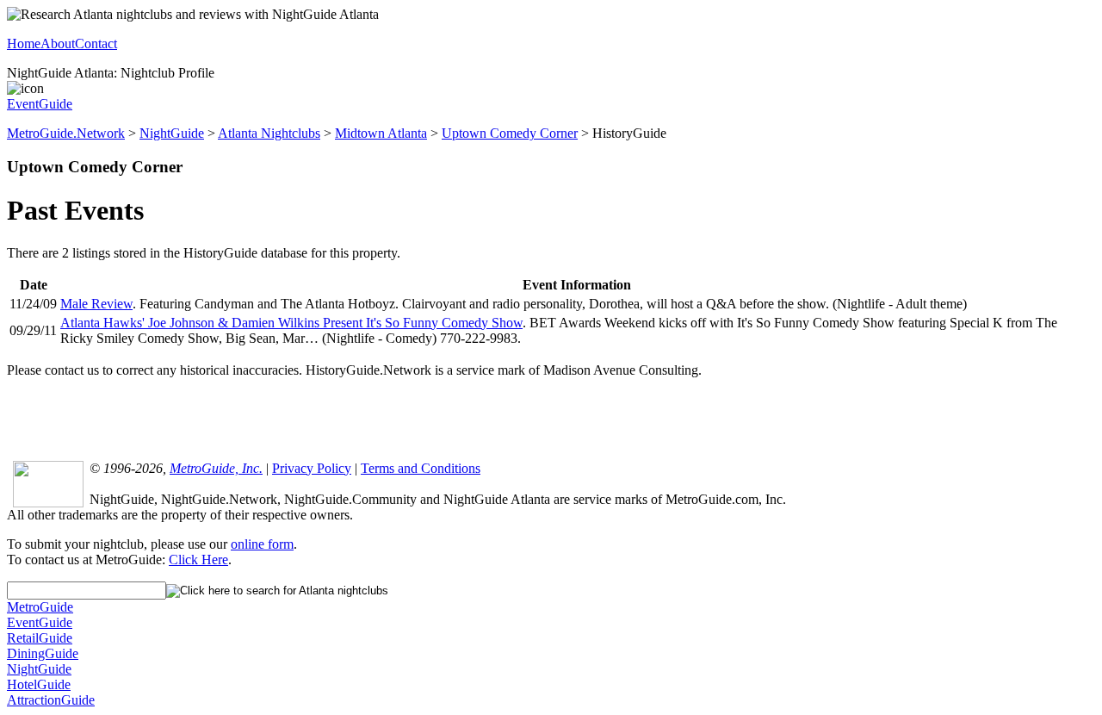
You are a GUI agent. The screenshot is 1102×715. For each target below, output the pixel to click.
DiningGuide (42, 653)
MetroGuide (40, 607)
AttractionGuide (51, 700)
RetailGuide (39, 638)
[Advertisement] (551, 418)
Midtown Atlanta (381, 133)
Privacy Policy (311, 468)
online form (262, 544)
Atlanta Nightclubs (269, 133)
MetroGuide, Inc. (216, 468)
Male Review (96, 303)
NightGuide (171, 133)
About (57, 43)
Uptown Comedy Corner (510, 133)
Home (23, 43)
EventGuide (39, 103)
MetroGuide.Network (66, 133)
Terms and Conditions (420, 468)
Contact (96, 43)
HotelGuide (39, 684)
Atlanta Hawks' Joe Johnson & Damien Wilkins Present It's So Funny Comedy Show (291, 322)
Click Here (198, 559)
